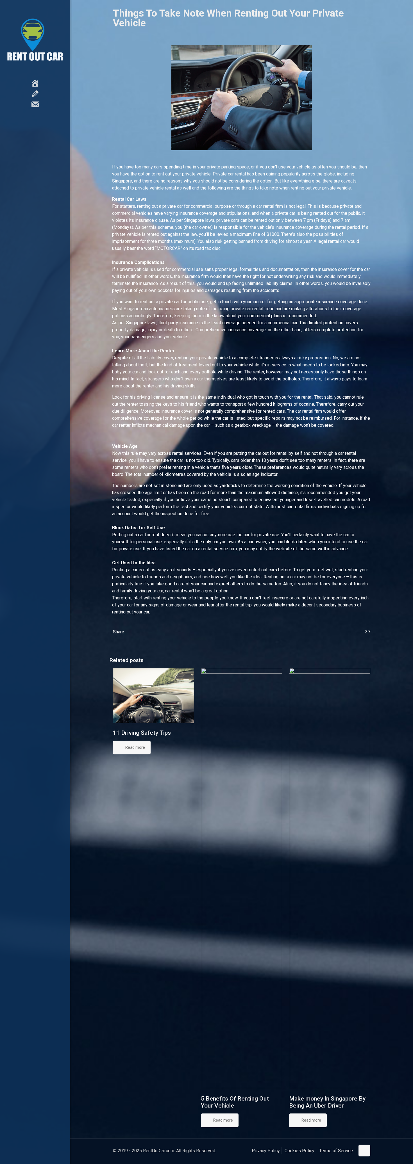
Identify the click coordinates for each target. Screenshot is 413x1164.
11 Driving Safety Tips (142, 732)
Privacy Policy (266, 1150)
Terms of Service (336, 1150)
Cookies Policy (299, 1150)
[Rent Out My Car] (35, 39)
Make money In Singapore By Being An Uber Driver (327, 1102)
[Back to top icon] (364, 1150)
